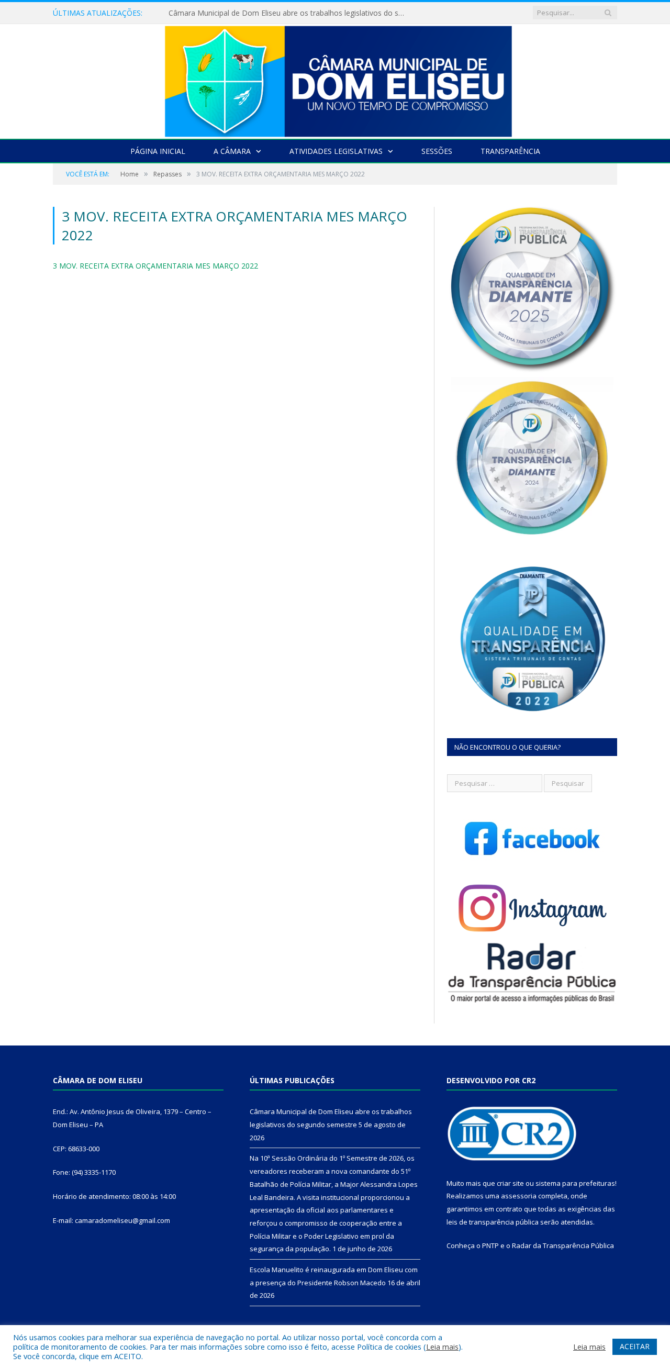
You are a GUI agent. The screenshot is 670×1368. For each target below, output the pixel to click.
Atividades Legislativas (336, 151)
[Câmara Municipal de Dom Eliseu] (335, 78)
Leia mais (442, 1346)
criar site (510, 1183)
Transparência (510, 151)
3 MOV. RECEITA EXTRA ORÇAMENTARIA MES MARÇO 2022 (155, 266)
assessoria (519, 1195)
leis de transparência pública (492, 1222)
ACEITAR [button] (635, 1346)
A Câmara (232, 151)
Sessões (436, 151)
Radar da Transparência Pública (563, 1245)
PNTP (490, 1245)
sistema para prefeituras (575, 1183)
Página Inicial (157, 151)
